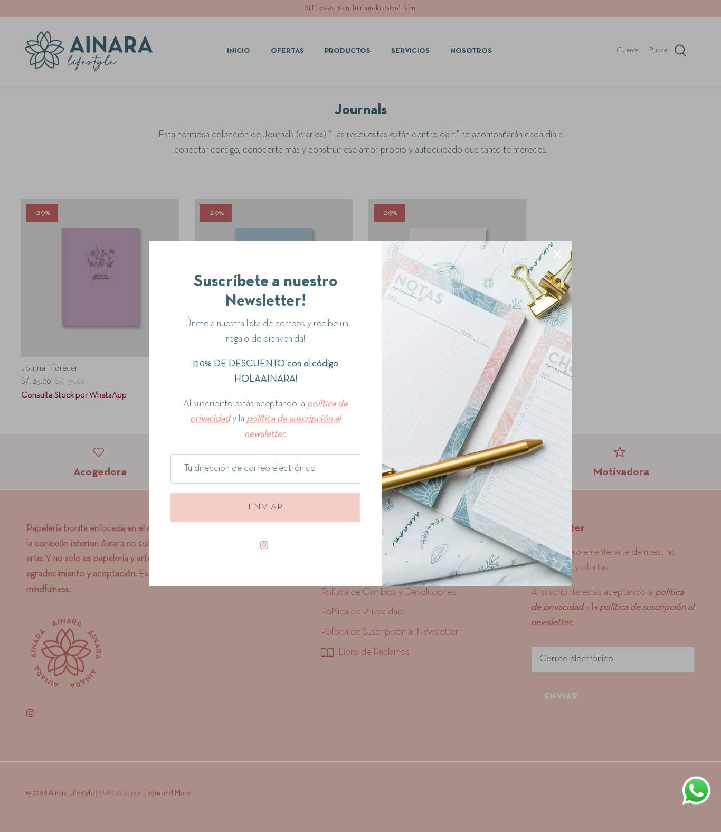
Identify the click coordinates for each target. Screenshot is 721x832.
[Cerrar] (558, 254)
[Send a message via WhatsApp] (698, 790)
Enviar (265, 507)
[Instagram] (265, 545)
